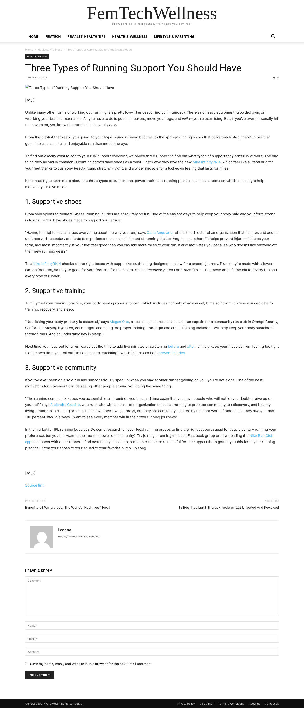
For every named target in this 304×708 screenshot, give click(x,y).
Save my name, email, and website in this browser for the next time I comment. (91, 664)
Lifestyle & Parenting (174, 36)
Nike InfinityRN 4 (47, 263)
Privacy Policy (186, 704)
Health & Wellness (129, 36)
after (191, 346)
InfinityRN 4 (211, 162)
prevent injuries (171, 353)
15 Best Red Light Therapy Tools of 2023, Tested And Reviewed (228, 507)
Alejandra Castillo (65, 404)
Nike (196, 162)
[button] (273, 37)
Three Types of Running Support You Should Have (133, 68)
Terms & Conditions (231, 704)
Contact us (272, 704)
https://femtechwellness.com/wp (78, 536)
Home (33, 36)
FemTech (53, 36)
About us (254, 704)
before (173, 346)
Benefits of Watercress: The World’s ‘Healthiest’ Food (67, 507)
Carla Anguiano (159, 232)
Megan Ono (119, 321)
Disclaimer (206, 704)
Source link (34, 485)
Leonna (64, 529)
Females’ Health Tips (86, 36)
